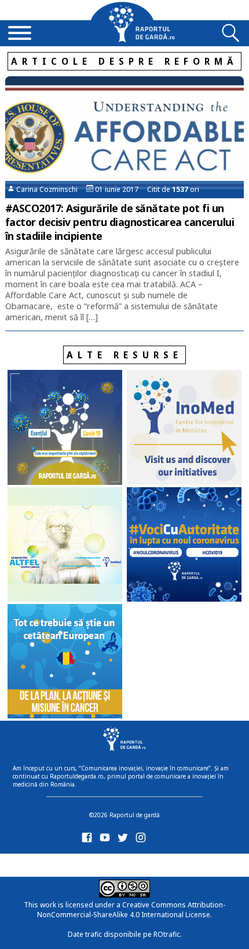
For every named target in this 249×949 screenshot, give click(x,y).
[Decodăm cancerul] (184, 428)
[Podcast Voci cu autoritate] (184, 545)
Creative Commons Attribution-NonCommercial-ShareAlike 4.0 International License (131, 910)
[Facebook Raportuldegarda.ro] (89, 840)
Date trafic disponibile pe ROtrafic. (125, 934)
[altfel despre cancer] (65, 545)
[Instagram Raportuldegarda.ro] (143, 840)
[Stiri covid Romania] (65, 428)
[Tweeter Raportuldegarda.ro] (125, 840)
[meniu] (19, 34)
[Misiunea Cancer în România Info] (65, 662)
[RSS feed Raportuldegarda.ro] (89, 863)
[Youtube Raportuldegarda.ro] (107, 840)
